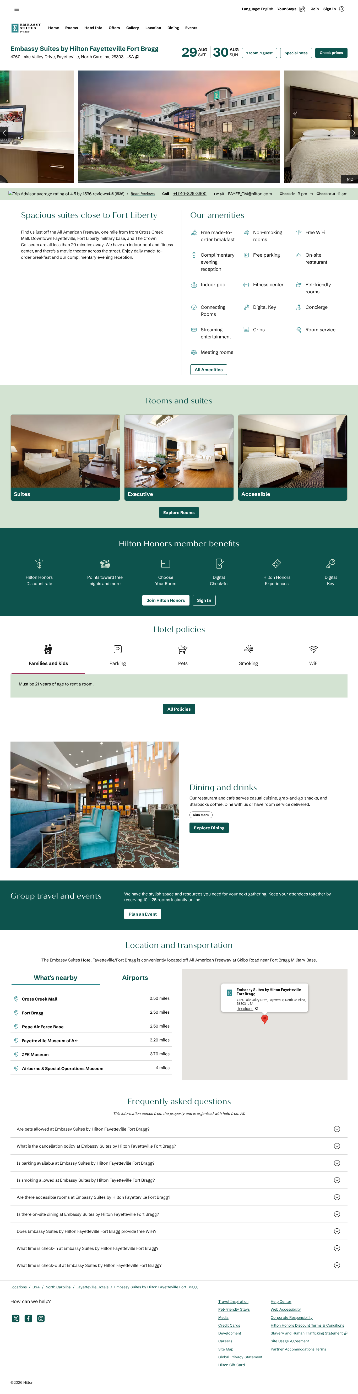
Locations (18, 1287)
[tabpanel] (179, 686)
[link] (190, 193)
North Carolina (58, 1287)
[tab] (48, 657)
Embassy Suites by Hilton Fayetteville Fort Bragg (156, 1287)
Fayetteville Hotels (93, 1287)
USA (36, 1287)
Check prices (334, 52)
